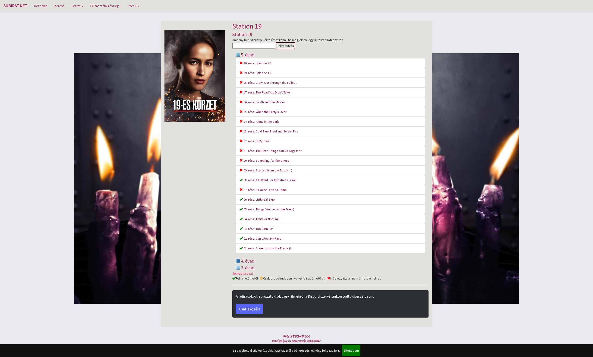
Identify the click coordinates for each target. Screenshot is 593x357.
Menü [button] (133, 6)
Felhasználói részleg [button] (105, 6)
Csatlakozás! (249, 309)
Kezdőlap (40, 6)
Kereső (59, 6)
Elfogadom (351, 350)
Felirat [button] (76, 6)
